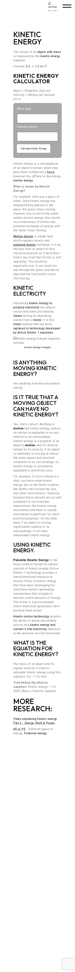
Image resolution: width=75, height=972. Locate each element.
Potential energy (35, 733)
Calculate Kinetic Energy (34, 148)
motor (37, 320)
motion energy (23, 180)
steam (17, 315)
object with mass (49, 52)
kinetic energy (50, 56)
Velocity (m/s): (27, 127)
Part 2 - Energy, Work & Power (34, 723)
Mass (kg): (24, 108)
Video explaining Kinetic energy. (35, 719)
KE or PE (19, 729)
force (50, 172)
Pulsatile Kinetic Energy (31, 560)
